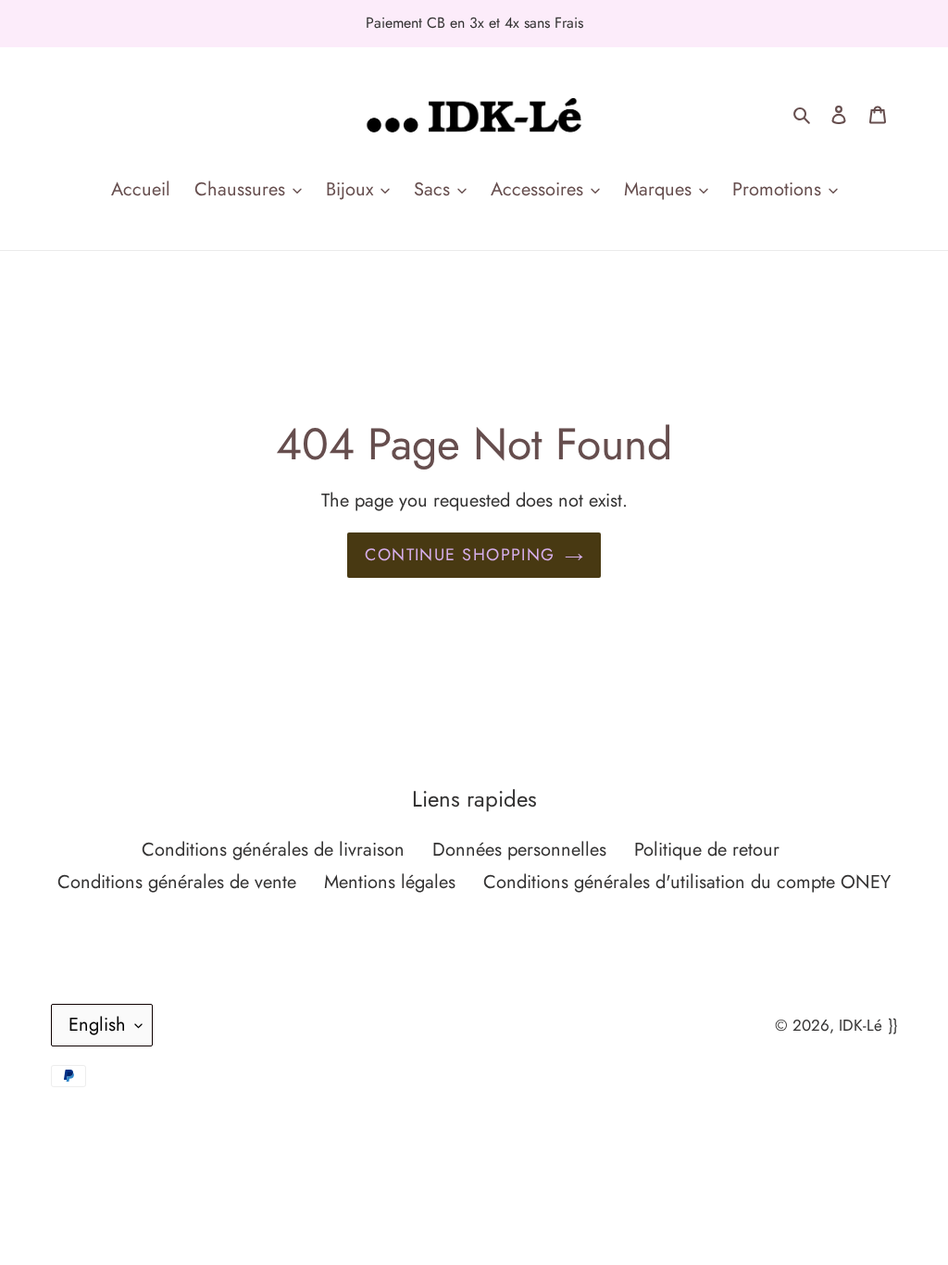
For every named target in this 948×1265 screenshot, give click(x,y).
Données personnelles (519, 849)
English (97, 1024)
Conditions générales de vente (176, 882)
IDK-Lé (860, 1025)
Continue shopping (460, 555)
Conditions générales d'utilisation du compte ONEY (687, 882)
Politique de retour (707, 849)
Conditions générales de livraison (273, 849)
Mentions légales (389, 882)
